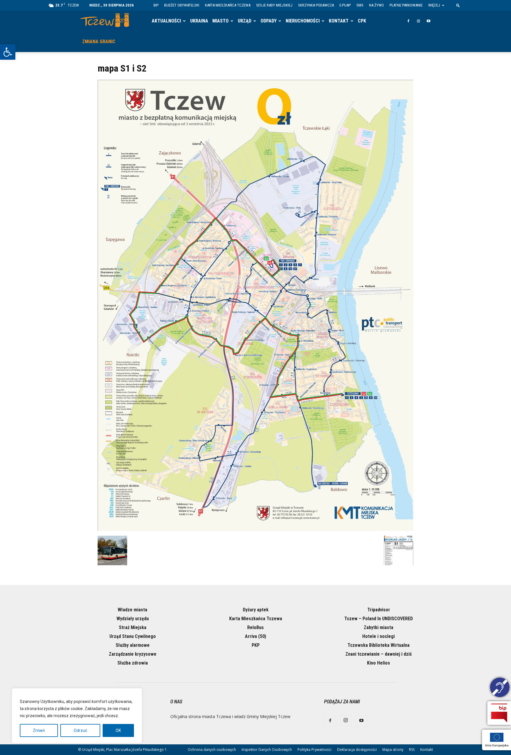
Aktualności (166, 21)
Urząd (244, 21)
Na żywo (376, 5)
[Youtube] (428, 21)
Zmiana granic (98, 41)
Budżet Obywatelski (181, 5)
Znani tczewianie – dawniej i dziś (378, 654)
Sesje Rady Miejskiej (274, 5)
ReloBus (255, 627)
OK (118, 730)
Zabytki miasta (378, 627)
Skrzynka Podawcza (316, 5)
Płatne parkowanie (406, 5)
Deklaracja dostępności (357, 749)
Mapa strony (392, 749)
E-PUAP (345, 5)
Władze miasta (132, 610)
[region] (77, 715)
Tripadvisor (378, 610)
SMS (359, 5)
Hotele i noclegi (378, 636)
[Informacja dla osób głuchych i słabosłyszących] (500, 688)
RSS (412, 749)
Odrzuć (80, 730)
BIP (156, 5)
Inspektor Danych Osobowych (267, 749)
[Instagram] (418, 21)
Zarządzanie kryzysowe (132, 654)
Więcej (434, 5)
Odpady (268, 21)
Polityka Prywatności (314, 749)
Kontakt (339, 21)
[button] (7, 52)
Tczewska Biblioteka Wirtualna (378, 645)
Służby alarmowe (133, 645)
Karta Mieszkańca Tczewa (227, 5)
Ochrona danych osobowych (212, 749)
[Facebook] (408, 21)
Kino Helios (378, 663)
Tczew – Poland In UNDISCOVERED (378, 618)
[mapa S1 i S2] (255, 529)
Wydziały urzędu (133, 618)
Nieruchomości (303, 21)
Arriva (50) (255, 636)
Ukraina (199, 21)
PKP (256, 645)
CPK (362, 21)
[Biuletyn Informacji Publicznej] (499, 713)
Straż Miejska (132, 627)
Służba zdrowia (132, 663)
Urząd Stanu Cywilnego (132, 636)
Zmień (39, 730)
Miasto (220, 21)
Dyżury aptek (256, 610)
